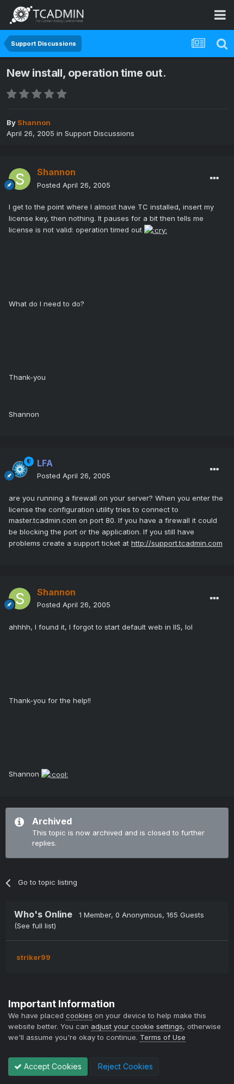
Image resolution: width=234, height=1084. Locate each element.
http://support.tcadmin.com (177, 543)
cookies (79, 1015)
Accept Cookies (52, 1066)
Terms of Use (163, 1037)
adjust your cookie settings (137, 1026)
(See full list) (35, 925)
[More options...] (214, 178)
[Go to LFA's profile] (19, 470)
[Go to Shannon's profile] (19, 179)
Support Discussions (99, 133)
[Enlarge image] (155, 229)
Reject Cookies (124, 1066)
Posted (73, 185)
